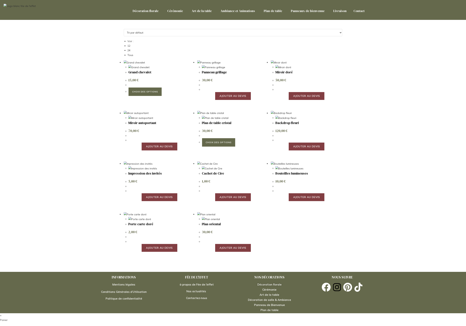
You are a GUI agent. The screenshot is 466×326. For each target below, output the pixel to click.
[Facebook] (326, 287)
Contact (359, 11)
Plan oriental (211, 224)
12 (128, 45)
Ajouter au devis (233, 96)
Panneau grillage (214, 72)
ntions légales (125, 284)
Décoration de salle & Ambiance (269, 300)
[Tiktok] (358, 287)
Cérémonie (175, 11)
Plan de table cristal (216, 123)
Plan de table (273, 11)
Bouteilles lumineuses (291, 173)
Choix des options (145, 91)
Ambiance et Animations (237, 11)
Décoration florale (146, 11)
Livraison (340, 11)
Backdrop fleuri (287, 123)
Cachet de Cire (213, 173)
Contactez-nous (196, 298)
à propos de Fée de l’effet (197, 284)
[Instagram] (336, 287)
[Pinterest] (347, 287)
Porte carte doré (140, 224)
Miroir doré (284, 72)
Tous (130, 55)
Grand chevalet (139, 72)
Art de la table (202, 11)
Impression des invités (145, 173)
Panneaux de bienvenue (308, 11)
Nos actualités (196, 291)
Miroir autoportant (142, 123)
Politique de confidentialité (124, 298)
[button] (146, 11)
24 (128, 50)
